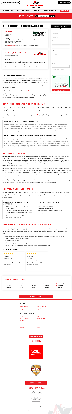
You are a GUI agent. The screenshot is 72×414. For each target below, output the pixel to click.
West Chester (60, 285)
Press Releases (23, 330)
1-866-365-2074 (64, 2)
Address (54, 40)
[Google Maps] (32, 341)
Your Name (54, 31)
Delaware (21, 287)
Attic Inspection (41, 310)
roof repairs (35, 111)
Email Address (55, 64)
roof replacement (38, 114)
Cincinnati (8, 285)
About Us (22, 327)
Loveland (47, 285)
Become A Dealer (36, 336)
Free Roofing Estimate (29, 91)
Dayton (20, 285)
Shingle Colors (23, 310)
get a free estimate (36, 296)
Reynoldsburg (60, 283)
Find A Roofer (36, 383)
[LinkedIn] (40, 341)
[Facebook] (34, 341)
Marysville (47, 287)
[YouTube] (38, 341)
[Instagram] (36, 341)
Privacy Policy (38, 410)
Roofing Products (41, 308)
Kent (46, 283)
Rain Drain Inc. (9, 31)
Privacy (65, 86)
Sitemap (52, 410)
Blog (38, 329)
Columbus (8, 287)
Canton (7, 283)
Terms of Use (61, 86)
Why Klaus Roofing (42, 316)
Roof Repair (23, 308)
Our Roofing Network (25, 318)
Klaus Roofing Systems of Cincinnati (15, 53)
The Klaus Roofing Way (25, 316)
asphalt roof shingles (23, 140)
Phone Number (55, 58)
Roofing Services (24, 306)
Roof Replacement (41, 306)
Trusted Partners (24, 329)
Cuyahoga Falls (22, 283)
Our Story (39, 327)
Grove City (34, 283)
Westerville (60, 287)
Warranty (22, 320)
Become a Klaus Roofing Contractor (10, 2)
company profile (11, 45)
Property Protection (42, 318)
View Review (7, 269)
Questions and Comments (58, 69)
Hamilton (34, 285)
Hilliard (33, 287)
